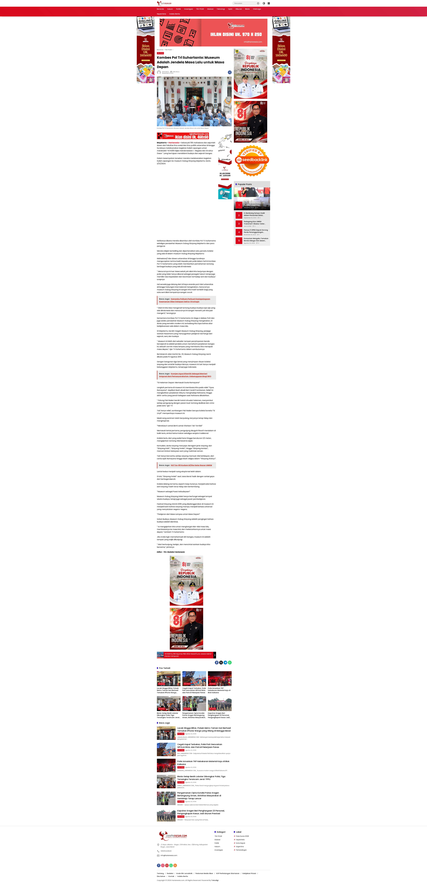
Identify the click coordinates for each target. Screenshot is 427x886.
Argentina (240, 846)
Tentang (160, 873)
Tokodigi (214, 880)
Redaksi (170, 873)
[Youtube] (167, 865)
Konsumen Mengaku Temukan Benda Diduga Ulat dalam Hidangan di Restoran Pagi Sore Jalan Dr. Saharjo (256, 239)
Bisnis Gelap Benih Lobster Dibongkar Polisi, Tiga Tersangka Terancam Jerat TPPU (168, 715)
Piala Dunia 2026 (242, 836)
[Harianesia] (164, 3)
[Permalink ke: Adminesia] (159, 72)
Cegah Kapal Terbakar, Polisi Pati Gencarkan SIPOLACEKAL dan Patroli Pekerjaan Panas (194, 690)
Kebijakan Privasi (249, 873)
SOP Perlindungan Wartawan (227, 873)
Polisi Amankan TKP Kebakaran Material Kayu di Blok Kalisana (219, 690)
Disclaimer (161, 876)
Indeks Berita (182, 876)
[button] (258, 3)
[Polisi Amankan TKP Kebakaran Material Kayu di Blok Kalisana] (220, 678)
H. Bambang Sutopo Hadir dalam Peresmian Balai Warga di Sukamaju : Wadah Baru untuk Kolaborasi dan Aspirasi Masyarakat (255, 214)
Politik (217, 843)
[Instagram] (163, 865)
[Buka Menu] (268, 3)
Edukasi (217, 840)
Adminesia (165, 71)
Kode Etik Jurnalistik (184, 873)
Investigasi (219, 850)
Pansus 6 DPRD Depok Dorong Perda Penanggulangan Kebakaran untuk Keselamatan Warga (256, 231)
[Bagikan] (230, 72)
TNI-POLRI (160, 53)
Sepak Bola (240, 840)
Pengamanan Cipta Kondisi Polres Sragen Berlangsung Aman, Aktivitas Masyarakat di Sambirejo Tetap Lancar (193, 715)
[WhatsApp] (230, 662)
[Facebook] (217, 662)
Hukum (217, 846)
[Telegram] (225, 662)
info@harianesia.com (169, 855)
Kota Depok (240, 843)
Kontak (171, 876)
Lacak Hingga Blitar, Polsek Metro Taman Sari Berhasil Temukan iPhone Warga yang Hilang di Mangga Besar (168, 690)
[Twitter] (221, 662)
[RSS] (175, 865)
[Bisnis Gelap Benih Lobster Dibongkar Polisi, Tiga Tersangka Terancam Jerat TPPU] (169, 703)
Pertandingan (241, 850)
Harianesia (174, 142)
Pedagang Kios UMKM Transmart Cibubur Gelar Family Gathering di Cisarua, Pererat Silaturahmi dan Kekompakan (255, 223)
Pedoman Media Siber (204, 873)
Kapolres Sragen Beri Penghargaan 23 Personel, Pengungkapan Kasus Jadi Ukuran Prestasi (219, 715)
